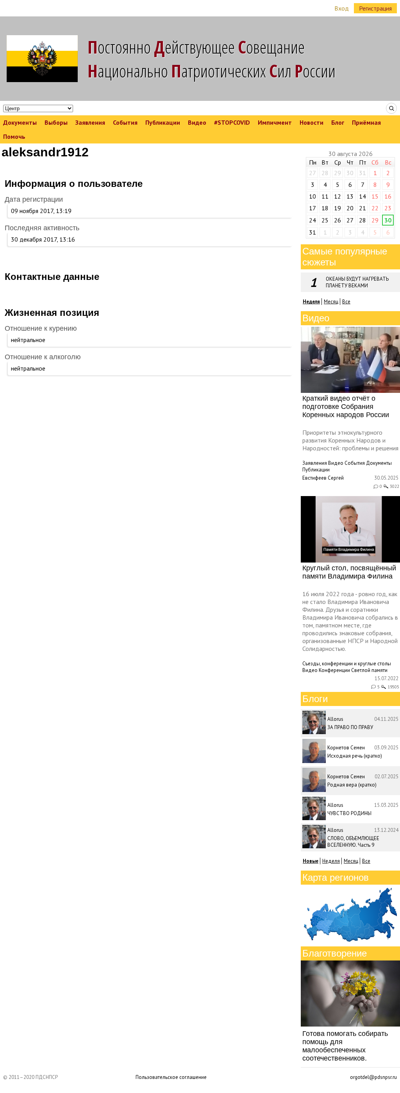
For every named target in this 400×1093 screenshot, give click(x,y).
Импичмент (275, 122)
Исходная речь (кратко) (354, 756)
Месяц (331, 301)
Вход (341, 8)
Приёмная (366, 122)
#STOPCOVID (232, 122)
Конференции (334, 670)
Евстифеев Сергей (323, 478)
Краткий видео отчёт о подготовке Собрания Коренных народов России (345, 406)
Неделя (331, 861)
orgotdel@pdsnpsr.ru (373, 1077)
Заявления (90, 122)
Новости (311, 122)
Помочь (14, 136)
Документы (20, 122)
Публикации (162, 122)
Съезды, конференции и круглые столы (346, 663)
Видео (197, 122)
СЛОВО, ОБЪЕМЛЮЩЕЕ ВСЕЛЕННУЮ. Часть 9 (353, 841)
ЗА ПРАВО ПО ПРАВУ (350, 727)
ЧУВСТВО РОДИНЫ (349, 813)
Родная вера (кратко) (352, 784)
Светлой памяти (369, 670)
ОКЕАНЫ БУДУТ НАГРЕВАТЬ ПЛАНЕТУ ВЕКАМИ (357, 282)
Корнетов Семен (346, 747)
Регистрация (375, 8)
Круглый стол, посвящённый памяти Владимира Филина (349, 572)
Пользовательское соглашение (171, 1077)
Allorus (335, 719)
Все (346, 301)
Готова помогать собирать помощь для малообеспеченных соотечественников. (345, 1046)
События (125, 122)
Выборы (56, 122)
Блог (337, 122)
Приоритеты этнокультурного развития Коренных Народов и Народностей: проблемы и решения (350, 440)
